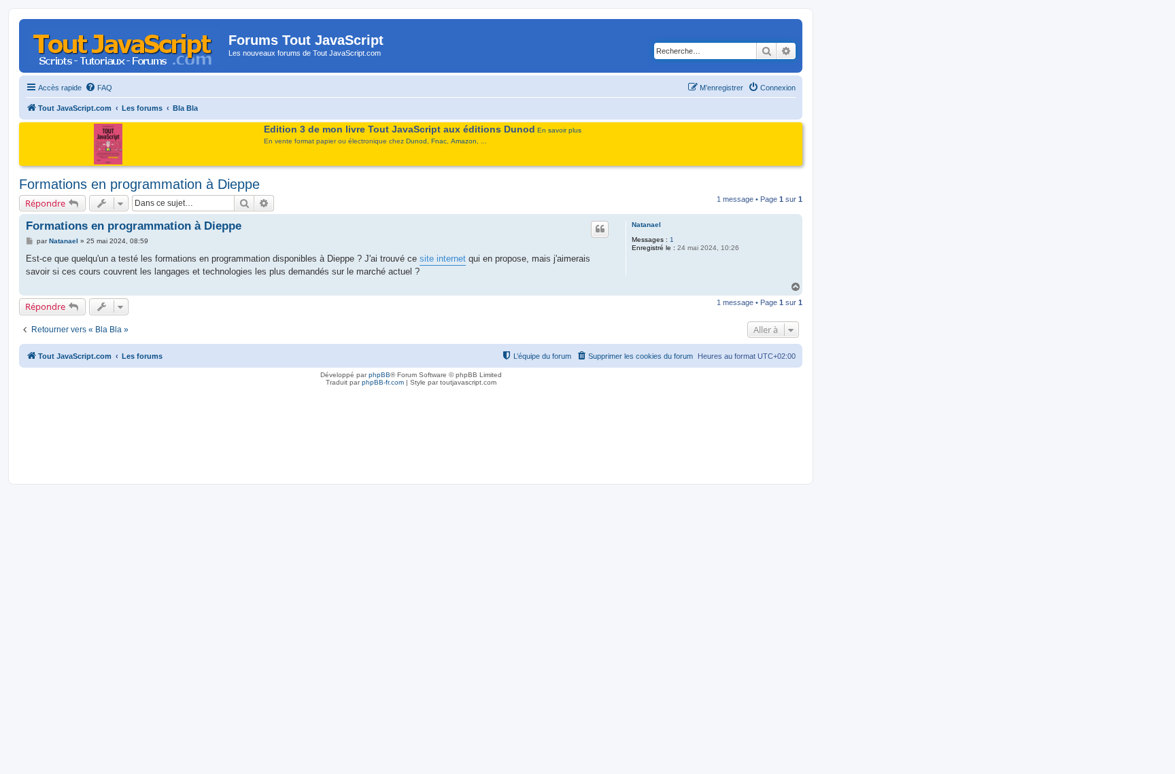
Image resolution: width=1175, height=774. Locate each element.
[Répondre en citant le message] (600, 229)
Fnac (439, 141)
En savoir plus (559, 130)
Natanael (646, 224)
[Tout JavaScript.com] (125, 44)
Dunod (416, 141)
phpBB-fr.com (383, 382)
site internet (443, 258)
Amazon (464, 141)
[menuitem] (98, 88)
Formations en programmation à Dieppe (139, 184)
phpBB (379, 375)
